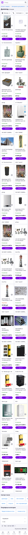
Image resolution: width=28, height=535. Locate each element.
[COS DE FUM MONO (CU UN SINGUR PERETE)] (20, 231)
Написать (7, 98)
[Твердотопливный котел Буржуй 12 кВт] (20, 380)
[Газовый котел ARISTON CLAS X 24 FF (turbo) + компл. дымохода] (20, 111)
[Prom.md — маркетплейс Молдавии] (2, 2)
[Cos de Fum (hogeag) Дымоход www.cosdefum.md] (7, 141)
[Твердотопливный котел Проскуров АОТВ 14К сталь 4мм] (7, 470)
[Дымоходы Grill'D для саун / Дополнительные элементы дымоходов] (7, 81)
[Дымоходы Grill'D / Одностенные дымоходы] (20, 201)
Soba (12, 498)
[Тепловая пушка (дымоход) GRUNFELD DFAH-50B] (20, 21)
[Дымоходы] (20, 81)
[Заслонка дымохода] (7, 51)
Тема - (7, 526)
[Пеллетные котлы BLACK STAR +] (20, 350)
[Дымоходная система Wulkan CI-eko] (7, 290)
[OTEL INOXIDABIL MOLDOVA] (20, 290)
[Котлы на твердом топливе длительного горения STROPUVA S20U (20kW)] (7, 350)
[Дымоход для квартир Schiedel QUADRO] (20, 51)
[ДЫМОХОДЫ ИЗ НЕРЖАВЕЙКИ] (7, 231)
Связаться (7, 69)
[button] (7, 39)
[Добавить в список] (12, 26)
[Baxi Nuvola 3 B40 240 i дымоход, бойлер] (7, 201)
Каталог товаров (5, 6)
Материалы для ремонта (18, 6)
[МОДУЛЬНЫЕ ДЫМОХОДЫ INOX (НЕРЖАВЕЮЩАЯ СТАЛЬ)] (7, 111)
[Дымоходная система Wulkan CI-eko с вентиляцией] (20, 261)
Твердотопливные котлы (8, 511)
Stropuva (11, 503)
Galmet (3, 503)
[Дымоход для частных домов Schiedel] (20, 141)
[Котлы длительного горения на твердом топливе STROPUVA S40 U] (20, 440)
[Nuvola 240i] (7, 440)
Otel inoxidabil (20, 498)
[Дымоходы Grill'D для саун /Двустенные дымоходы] (7, 171)
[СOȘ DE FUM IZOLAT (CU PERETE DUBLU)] (7, 261)
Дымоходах (4, 498)
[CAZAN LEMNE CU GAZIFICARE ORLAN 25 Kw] (20, 470)
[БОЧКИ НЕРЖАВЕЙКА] (7, 320)
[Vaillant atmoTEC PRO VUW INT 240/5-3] (7, 410)
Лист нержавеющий (21, 503)
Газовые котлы (21, 511)
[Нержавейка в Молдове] (20, 320)
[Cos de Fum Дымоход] (7, 21)
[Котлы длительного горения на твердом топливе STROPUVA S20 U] (7, 380)
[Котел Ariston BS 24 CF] (20, 410)
